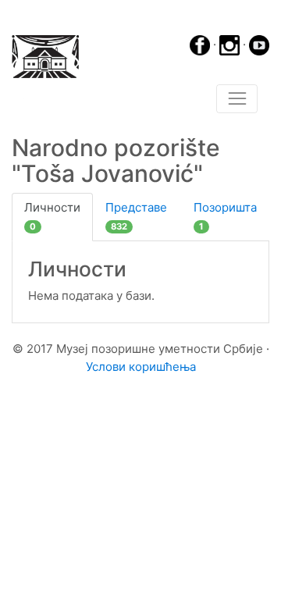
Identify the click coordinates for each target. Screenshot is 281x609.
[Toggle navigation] (237, 99)
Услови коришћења (141, 366)
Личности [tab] (52, 216)
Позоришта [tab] (225, 216)
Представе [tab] (136, 216)
